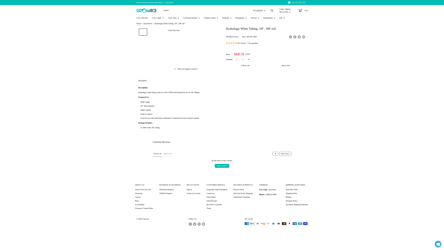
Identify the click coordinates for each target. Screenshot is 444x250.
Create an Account (193, 193)
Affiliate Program (165, 193)
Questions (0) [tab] (167, 154)
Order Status (211, 197)
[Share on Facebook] (290, 37)
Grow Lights (156, 18)
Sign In (189, 190)
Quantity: (229, 59)
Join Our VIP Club (298, 2)
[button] (232, 43)
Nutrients (225, 18)
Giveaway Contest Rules (144, 208)
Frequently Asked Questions (217, 190)
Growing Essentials (190, 18)
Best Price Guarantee (214, 205)
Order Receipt (212, 201)
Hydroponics (268, 18)
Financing (138, 193)
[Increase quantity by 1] (249, 59)
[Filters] (275, 154)
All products (147, 24)
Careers (137, 197)
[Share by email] (303, 37)
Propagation (240, 18)
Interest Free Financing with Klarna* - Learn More (154, 2)
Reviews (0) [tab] (157, 154)
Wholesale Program (166, 190)
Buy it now (286, 65)
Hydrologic (232, 37)
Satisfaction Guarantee (241, 197)
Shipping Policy (291, 193)
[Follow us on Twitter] (194, 224)
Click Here (272, 190)
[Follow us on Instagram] (199, 224)
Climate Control (210, 18)
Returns (288, 197)
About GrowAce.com (143, 190)
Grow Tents (172, 18)
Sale (280, 18)
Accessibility (139, 205)
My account (284, 12)
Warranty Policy (292, 201)
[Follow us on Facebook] (190, 224)
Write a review (222, 166)
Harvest (254, 18)
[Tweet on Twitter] (299, 37)
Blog (137, 201)
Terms (209, 208)
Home (138, 24)
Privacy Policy (238, 190)
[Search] (272, 10)
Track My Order (292, 190)
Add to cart (245, 65)
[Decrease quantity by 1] (236, 59)
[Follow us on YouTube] (203, 224)
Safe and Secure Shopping (243, 193)
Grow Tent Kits (142, 18)
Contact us (210, 193)
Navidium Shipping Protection (297, 205)
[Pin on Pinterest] (294, 37)
